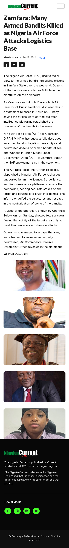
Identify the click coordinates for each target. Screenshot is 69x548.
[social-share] (6, 64)
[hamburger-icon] (61, 6)
